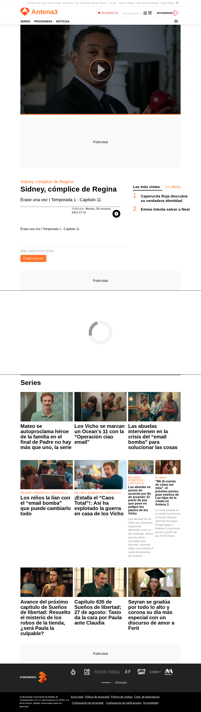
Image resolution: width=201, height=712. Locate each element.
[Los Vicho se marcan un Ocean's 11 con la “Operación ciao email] (100, 407)
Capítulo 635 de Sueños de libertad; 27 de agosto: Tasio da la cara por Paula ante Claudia (98, 612)
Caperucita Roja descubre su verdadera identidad (164, 198)
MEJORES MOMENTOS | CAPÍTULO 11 (43, 492)
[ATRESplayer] (167, 14)
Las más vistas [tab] (146, 187)
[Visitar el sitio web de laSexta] (73, 672)
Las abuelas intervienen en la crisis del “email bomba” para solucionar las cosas (152, 437)
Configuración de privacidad (87, 702)
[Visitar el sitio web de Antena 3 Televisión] (60, 674)
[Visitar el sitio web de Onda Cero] (141, 672)
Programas (43, 21)
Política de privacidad (97, 696)
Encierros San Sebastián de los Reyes (85, 3)
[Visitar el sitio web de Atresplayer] (107, 683)
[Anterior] (23, 3)
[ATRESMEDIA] (33, 677)
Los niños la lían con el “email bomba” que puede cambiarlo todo (45, 505)
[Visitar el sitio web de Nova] (100, 672)
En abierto (161, 477)
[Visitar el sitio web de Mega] (114, 672)
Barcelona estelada (148, 3)
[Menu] (176, 21)
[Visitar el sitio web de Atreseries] (128, 672)
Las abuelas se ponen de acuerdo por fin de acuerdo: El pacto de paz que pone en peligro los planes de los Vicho (139, 500)
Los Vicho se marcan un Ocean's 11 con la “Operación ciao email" (99, 434)
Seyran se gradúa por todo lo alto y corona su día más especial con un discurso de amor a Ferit (151, 615)
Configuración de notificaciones (124, 702)
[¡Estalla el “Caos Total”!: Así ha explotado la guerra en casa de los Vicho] (100, 475)
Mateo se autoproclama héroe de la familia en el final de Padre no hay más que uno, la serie (45, 437)
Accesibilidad (150, 702)
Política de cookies (122, 696)
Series (25, 21)
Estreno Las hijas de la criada (44, 3)
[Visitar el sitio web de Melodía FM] (169, 672)
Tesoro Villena (127, 3)
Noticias (62, 21)
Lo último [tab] (173, 187)
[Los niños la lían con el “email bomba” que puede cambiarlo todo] (46, 475)
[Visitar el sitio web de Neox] (87, 672)
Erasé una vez (33, 258)
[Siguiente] (178, 3)
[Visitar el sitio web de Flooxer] (121, 683)
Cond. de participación (147, 696)
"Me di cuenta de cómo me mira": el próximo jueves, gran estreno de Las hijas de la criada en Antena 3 (167, 493)
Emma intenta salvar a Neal (165, 209)
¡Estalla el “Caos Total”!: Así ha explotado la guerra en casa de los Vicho (99, 505)
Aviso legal (77, 696)
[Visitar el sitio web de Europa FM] (155, 672)
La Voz (113, 3)
